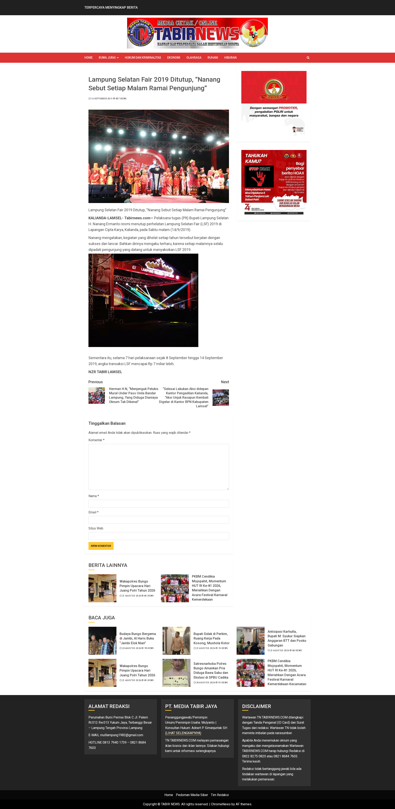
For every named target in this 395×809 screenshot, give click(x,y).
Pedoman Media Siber (192, 795)
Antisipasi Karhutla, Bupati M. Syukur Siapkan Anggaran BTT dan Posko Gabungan (287, 638)
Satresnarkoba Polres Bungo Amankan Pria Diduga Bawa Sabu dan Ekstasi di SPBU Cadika (211, 670)
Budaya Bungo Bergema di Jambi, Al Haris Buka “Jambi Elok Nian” (138, 638)
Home (88, 57)
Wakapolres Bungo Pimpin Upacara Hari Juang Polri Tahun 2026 (137, 586)
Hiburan (230, 57)
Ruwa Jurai (107, 57)
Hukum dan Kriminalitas (143, 57)
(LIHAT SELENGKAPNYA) (183, 733)
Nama (93, 496)
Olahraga (193, 57)
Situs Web (95, 528)
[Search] (308, 58)
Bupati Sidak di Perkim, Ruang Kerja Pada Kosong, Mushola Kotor (212, 638)
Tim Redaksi (220, 795)
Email (93, 512)
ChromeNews (221, 804)
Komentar (96, 440)
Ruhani (213, 57)
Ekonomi (173, 57)
